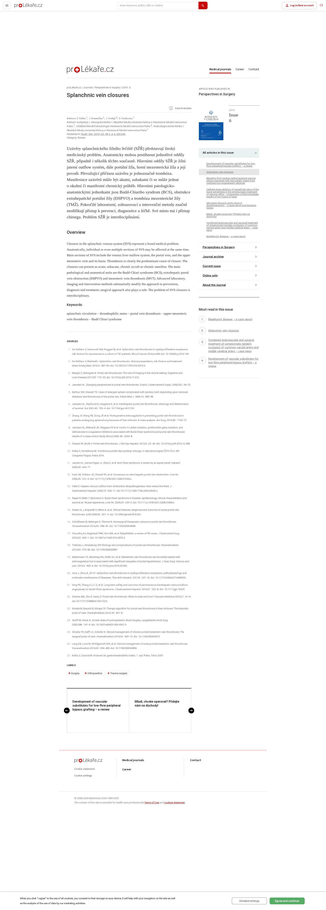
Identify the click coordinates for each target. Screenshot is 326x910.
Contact (254, 69)
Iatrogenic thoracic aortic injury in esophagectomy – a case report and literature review (231, 205)
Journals (88, 87)
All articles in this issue (218, 152)
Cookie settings (83, 776)
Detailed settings (249, 900)
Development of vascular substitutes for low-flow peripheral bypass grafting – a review (96, 705)
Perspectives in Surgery (107, 87)
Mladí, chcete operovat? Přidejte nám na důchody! (157, 703)
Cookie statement (84, 769)
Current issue (212, 266)
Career (240, 69)
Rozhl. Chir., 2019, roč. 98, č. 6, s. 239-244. (103, 134)
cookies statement (174, 802)
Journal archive (213, 256)
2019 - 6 (126, 87)
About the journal (214, 284)
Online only (210, 275)
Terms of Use (152, 802)
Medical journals (220, 69)
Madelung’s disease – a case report (225, 236)
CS (321, 5)
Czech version (182, 108)
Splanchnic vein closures (219, 172)
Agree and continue (287, 900)
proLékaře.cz (22, 7)
